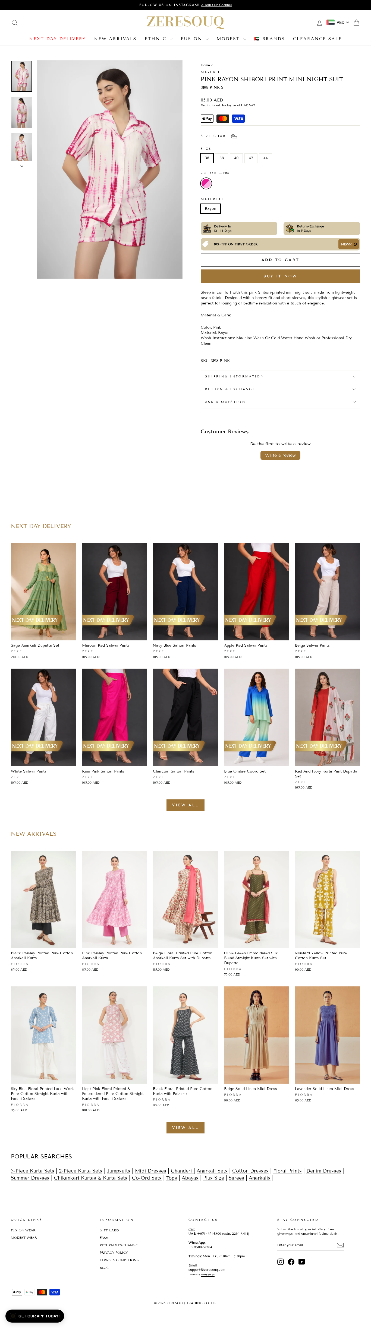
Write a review (280, 455)
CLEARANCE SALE (317, 38)
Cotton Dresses (250, 1171)
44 (265, 158)
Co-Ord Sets (147, 1178)
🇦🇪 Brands (269, 38)
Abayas (190, 1178)
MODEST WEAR (24, 1237)
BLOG (104, 1268)
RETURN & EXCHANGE (118, 1245)
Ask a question (225, 402)
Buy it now (280, 276)
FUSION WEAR (23, 1230)
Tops (171, 1178)
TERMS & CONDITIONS (119, 1260)
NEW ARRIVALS (115, 38)
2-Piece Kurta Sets (80, 1171)
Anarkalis (260, 1178)
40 (236, 158)
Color (215, 173)
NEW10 (346, 244)
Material (212, 199)
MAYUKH (210, 72)
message (208, 1274)
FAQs (104, 1237)
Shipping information (234, 376)
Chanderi (182, 1171)
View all (185, 805)
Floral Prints (287, 1171)
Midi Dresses (150, 1171)
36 (207, 158)
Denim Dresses (323, 1171)
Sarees (236, 1178)
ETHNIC (157, 38)
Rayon (210, 208)
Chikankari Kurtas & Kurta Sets (90, 1178)
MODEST (229, 38)
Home (205, 65)
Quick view (43, 634)
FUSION (193, 38)
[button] (34, 1316)
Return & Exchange (230, 389)
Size (206, 149)
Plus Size (213, 1178)
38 (221, 158)
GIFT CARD (109, 1230)
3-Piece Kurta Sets (32, 1171)
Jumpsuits (118, 1171)
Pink (206, 183)
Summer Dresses (30, 1178)
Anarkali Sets (212, 1171)
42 (251, 158)
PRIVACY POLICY (114, 1252)
